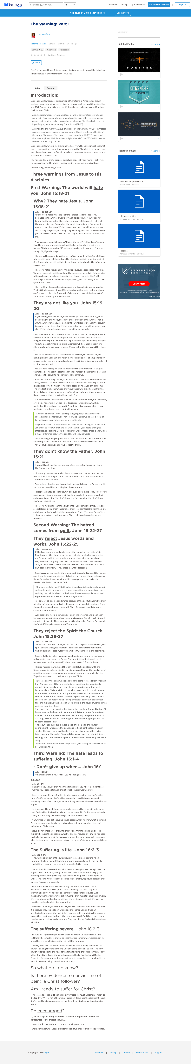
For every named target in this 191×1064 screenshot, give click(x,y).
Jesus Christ (51, 50)
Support (159, 1052)
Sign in (182, 4)
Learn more (123, 12)
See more (155, 44)
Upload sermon (138, 4)
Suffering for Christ (38, 43)
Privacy (126, 1052)
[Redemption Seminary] (139, 281)
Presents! (124, 250)
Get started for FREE (159, 4)
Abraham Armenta (127, 219)
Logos (46, 1052)
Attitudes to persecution (131, 181)
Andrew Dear (44, 34)
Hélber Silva (125, 184)
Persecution (64, 50)
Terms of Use (142, 1052)
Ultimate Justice (128, 216)
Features (113, 4)
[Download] (158, 75)
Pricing (124, 4)
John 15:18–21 (37, 50)
